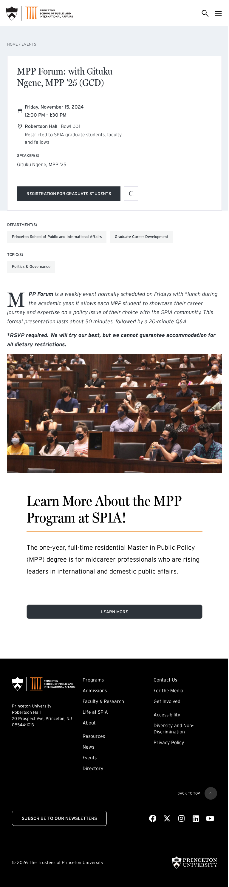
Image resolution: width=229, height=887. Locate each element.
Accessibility (167, 714)
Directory (93, 768)
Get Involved (167, 701)
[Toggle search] (205, 13)
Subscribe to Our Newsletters (59, 818)
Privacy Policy (169, 742)
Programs (93, 679)
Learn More (114, 611)
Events (28, 44)
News (88, 747)
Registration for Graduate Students (69, 194)
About (89, 722)
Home (12, 44)
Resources (94, 736)
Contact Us (165, 679)
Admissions (95, 690)
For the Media (168, 690)
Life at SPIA (95, 712)
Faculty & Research (103, 701)
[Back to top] (211, 793)
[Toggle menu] (218, 13)
